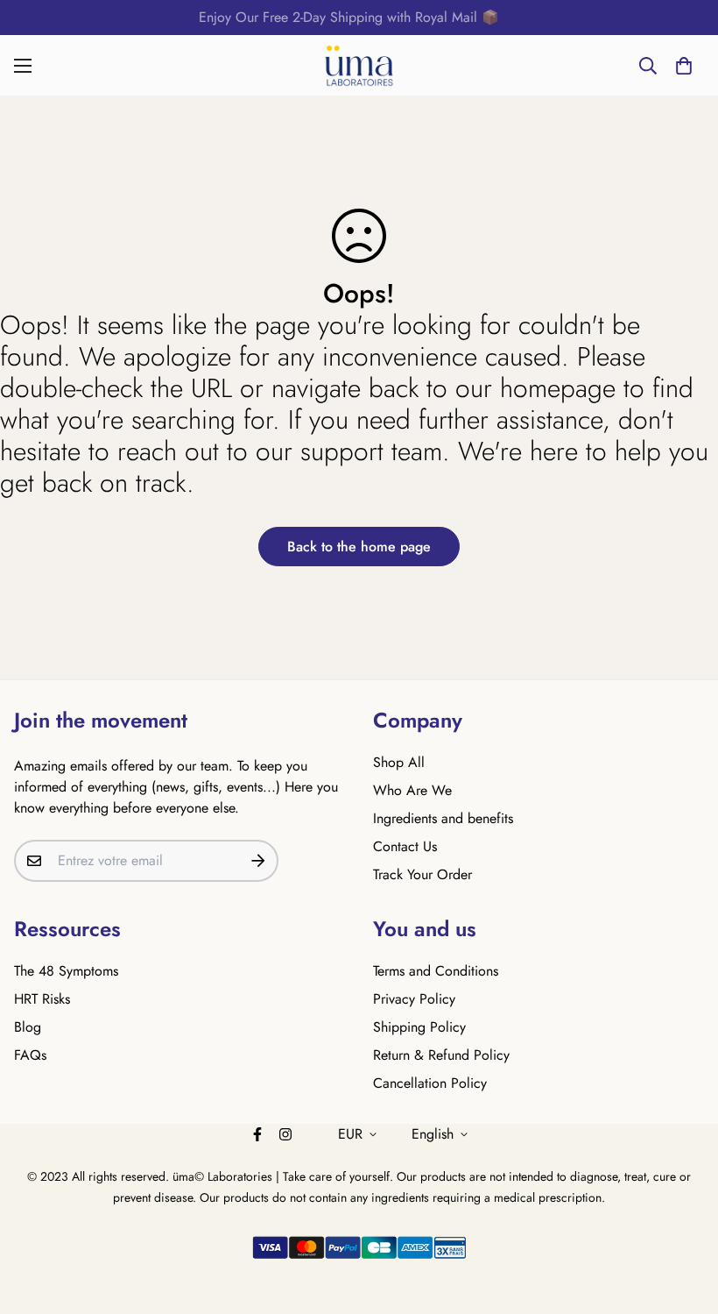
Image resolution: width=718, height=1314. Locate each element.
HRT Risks (42, 999)
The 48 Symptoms (66, 971)
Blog (27, 1027)
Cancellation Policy (430, 1083)
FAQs (30, 1055)
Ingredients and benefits (443, 818)
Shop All (399, 762)
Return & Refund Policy (441, 1055)
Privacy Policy (414, 999)
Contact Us (405, 846)
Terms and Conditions (435, 971)
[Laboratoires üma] (359, 65)
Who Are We (412, 790)
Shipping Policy (419, 1027)
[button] (684, 66)
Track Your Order (422, 874)
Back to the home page (359, 546)
